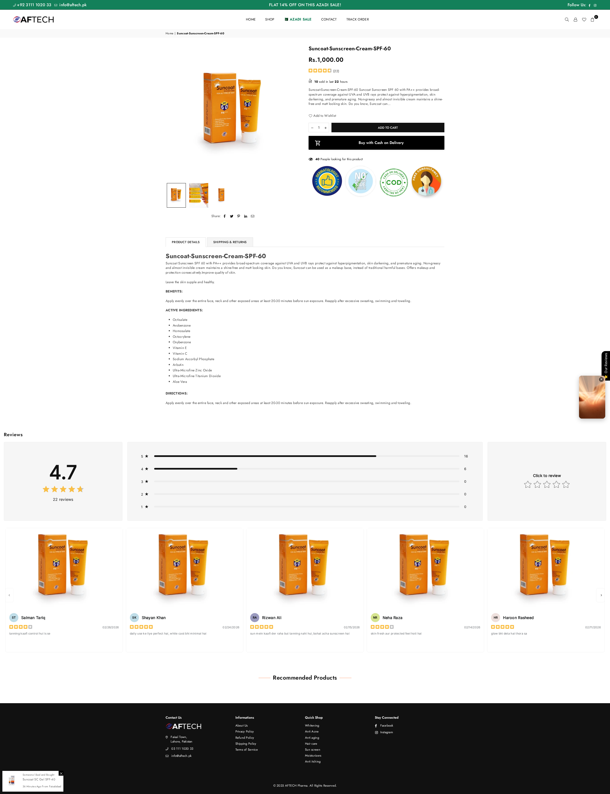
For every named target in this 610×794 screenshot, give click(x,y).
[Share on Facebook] (225, 216)
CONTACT (329, 19)
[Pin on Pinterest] (238, 216)
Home (169, 33)
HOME (251, 19)
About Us (241, 725)
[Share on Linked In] (246, 216)
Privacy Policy (244, 731)
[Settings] (575, 19)
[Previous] (172, 112)
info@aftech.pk (72, 5)
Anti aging (312, 737)
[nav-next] (600, 595)
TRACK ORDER (357, 19)
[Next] (295, 112)
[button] (592, 19)
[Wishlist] (584, 19)
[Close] (61, 773)
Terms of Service (246, 749)
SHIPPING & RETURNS (230, 242)
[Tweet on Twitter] (232, 216)
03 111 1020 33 (182, 748)
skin (232, 272)
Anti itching (312, 761)
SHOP (269, 19)
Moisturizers (313, 755)
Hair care (311, 743)
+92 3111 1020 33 (34, 5)
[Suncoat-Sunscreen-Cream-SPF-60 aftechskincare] (176, 195)
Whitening (312, 725)
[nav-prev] (9, 595)
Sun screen (312, 749)
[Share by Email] (252, 216)
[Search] (567, 19)
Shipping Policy (245, 743)
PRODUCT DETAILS (186, 242)
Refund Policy (244, 737)
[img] (320, 71)
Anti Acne (312, 731)
